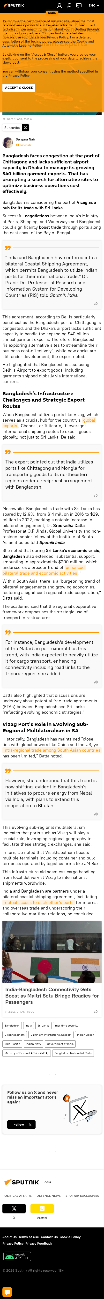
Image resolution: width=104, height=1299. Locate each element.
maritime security (66, 1025)
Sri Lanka (43, 1025)
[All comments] (7, 1292)
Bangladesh (12, 1025)
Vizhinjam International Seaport (50, 1034)
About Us (9, 1237)
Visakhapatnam (15, 1034)
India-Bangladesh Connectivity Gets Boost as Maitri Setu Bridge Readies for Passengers (52, 995)
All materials (23, 145)
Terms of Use (29, 1237)
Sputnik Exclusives (82, 1195)
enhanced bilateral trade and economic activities (44, 570)
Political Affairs (17, 1195)
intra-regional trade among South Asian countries (52, 750)
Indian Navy (33, 1044)
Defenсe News (49, 1195)
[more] (96, 303)
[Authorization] (59, 5)
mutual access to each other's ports (39, 902)
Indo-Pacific (12, 1044)
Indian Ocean (85, 1034)
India (28, 1025)
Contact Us (49, 1237)
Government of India (60, 1044)
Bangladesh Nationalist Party (73, 1053)
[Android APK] (17, 1257)
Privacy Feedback (38, 1243)
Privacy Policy (57, 37)
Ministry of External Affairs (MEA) (27, 1053)
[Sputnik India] (14, 7)
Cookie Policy (70, 1237)
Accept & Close (19, 87)
